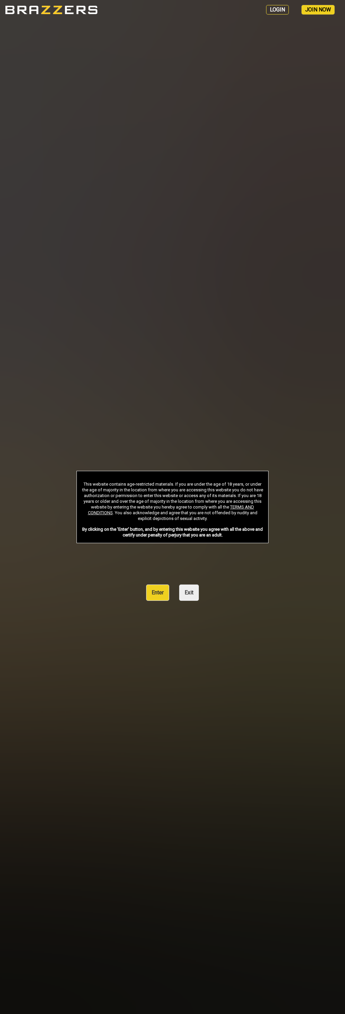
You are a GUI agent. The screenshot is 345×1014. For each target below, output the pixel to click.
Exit (189, 592)
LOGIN (277, 9)
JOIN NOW (318, 9)
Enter (158, 592)
